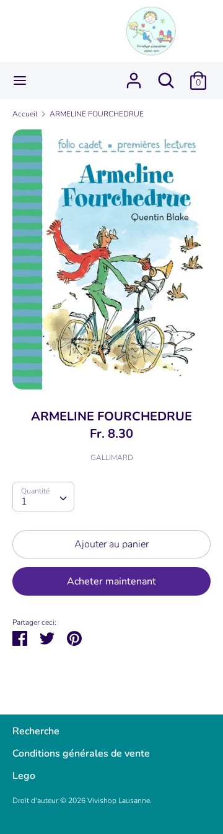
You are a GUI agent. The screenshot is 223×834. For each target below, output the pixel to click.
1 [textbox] (24, 501)
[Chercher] (166, 75)
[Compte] (133, 75)
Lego (23, 776)
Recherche (35, 731)
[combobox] (43, 496)
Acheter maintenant (111, 581)
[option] (111, 259)
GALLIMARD (111, 458)
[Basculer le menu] (19, 80)
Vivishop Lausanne (118, 801)
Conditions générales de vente (81, 753)
